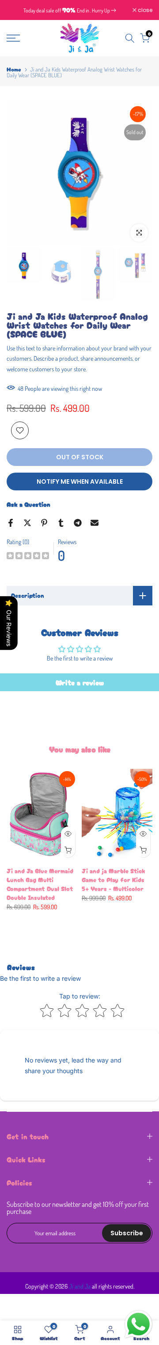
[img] (28, 556)
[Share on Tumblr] (61, 523)
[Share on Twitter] (27, 523)
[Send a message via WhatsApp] (138, 1324)
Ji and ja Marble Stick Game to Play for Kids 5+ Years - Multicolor (113, 879)
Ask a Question (28, 504)
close (144, 10)
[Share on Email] (94, 523)
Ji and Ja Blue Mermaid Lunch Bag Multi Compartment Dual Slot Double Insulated (40, 884)
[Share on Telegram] (78, 523)
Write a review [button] (80, 682)
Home (14, 69)
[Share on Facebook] (11, 523)
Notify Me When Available (80, 481)
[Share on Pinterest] (44, 523)
